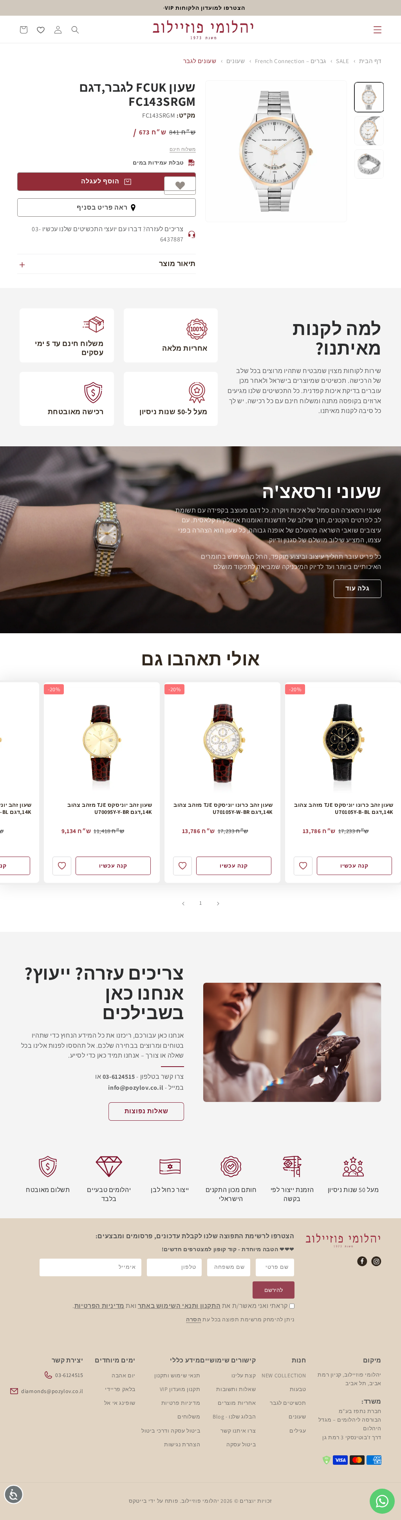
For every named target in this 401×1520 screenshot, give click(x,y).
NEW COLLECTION (284, 1375)
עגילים (297, 1430)
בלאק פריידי (120, 1389)
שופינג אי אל (119, 1402)
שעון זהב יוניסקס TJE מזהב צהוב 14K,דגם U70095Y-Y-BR (109, 808)
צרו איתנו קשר (238, 1430)
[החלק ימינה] (183, 902)
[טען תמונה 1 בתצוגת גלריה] (369, 97)
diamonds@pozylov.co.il (52, 1391)
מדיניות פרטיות (180, 1402)
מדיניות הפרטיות (99, 1306)
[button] (377, 29)
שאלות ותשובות (236, 1389)
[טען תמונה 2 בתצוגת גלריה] (369, 130)
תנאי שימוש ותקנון (177, 1375)
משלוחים (188, 1416)
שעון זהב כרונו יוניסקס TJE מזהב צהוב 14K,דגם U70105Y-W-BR (223, 808)
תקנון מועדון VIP (180, 1389)
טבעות (298, 1389)
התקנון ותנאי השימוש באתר (179, 1306)
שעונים (235, 61)
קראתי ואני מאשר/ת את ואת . (180, 1306)
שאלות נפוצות (146, 1111)
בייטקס (138, 1500)
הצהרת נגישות (182, 1444)
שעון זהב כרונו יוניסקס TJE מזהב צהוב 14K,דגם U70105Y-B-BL (344, 808)
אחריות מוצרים (237, 1402)
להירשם (273, 1290)
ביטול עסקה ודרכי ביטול (170, 1430)
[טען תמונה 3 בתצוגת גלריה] (369, 164)
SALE (342, 61)
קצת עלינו (243, 1375)
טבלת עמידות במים (158, 162)
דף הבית (370, 61)
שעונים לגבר (200, 61)
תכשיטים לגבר (288, 1402)
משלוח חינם (183, 149)
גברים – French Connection (290, 61)
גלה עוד (357, 589)
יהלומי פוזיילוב (200, 1500)
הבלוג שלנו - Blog (234, 1416)
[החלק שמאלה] (217, 902)
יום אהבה (123, 1375)
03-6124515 (69, 1375)
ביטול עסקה (241, 1444)
